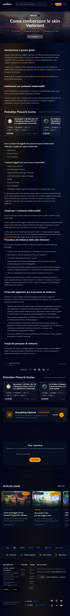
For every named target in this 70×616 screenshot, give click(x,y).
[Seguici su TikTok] (52, 605)
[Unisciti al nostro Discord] (61, 601)
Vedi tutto (61, 486)
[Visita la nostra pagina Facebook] (52, 601)
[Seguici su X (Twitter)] (56, 605)
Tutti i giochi (23, 574)
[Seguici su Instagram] (56, 601)
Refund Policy (32, 582)
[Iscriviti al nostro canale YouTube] (61, 605)
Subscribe (35, 460)
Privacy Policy (32, 577)
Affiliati (23, 569)
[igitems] (7, 4)
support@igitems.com (58, 572)
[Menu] (65, 4)
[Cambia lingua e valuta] (52, 4)
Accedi (58, 4)
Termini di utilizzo (32, 571)
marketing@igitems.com (10, 585)
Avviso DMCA (32, 587)
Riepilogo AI (35, 37)
